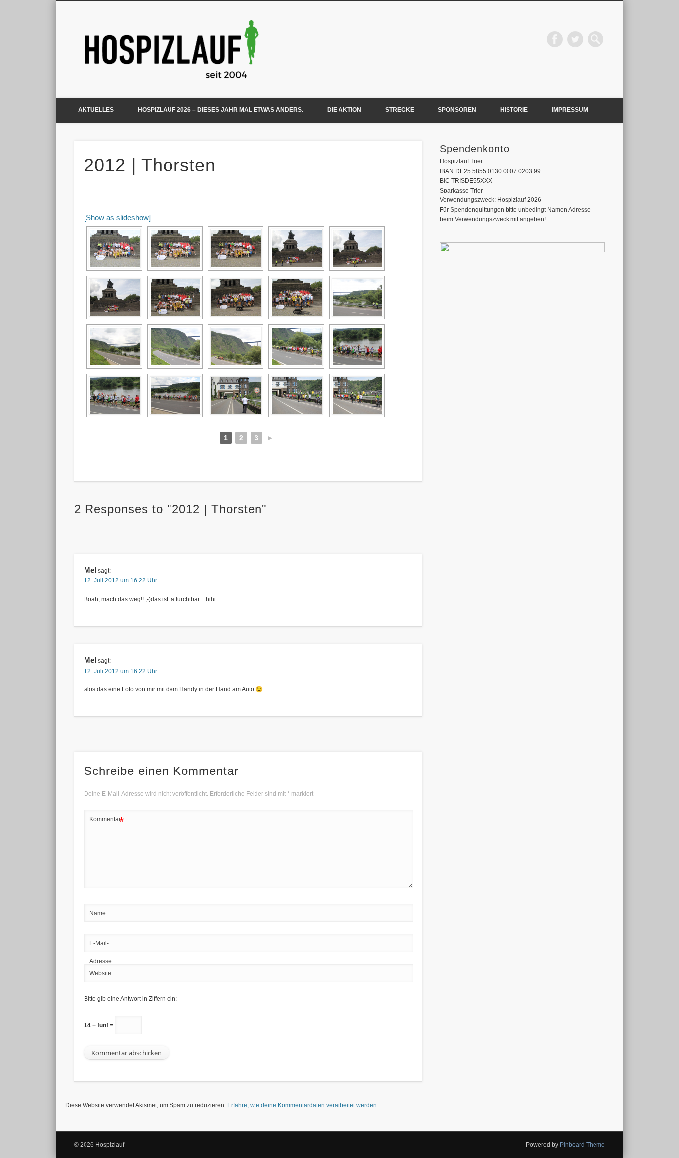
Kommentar (106, 821)
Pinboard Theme (582, 1144)
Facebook (555, 39)
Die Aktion (344, 109)
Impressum (570, 109)
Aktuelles (96, 109)
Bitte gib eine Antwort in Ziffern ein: (130, 998)
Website (100, 973)
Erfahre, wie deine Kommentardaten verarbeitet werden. (302, 1105)
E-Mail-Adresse (100, 952)
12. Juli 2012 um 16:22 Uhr (120, 580)
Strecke (399, 109)
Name (97, 913)
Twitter (575, 39)
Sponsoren (457, 109)
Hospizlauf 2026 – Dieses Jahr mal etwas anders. (220, 109)
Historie (514, 109)
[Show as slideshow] (117, 217)
